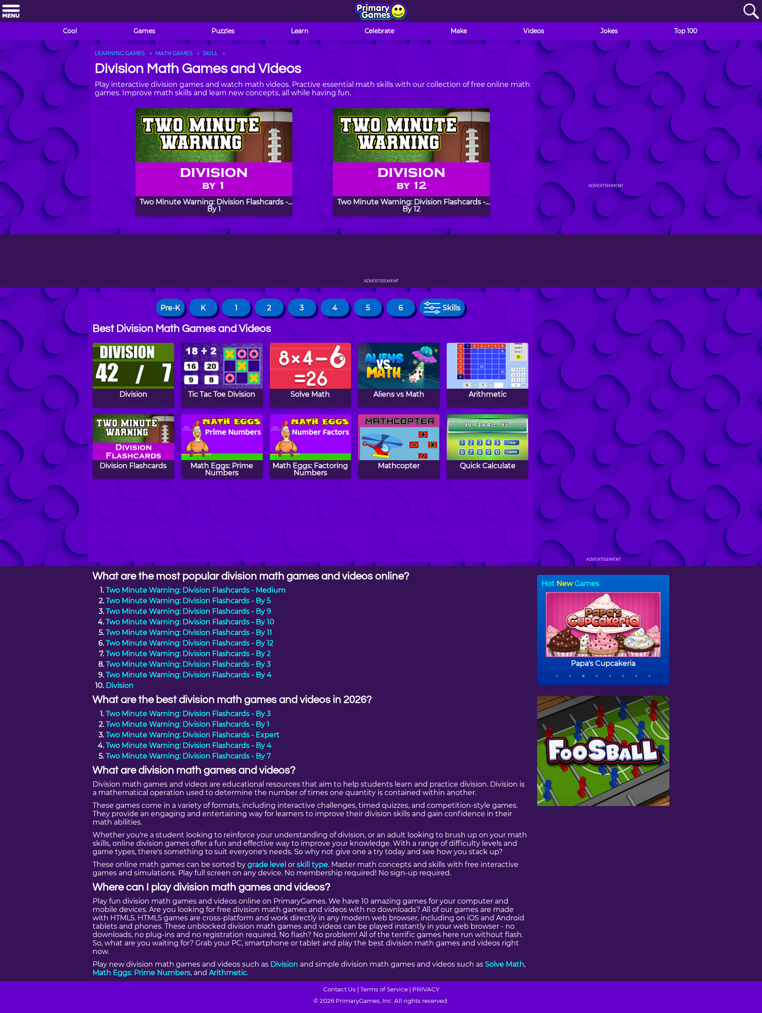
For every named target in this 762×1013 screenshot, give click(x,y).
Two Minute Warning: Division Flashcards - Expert (193, 735)
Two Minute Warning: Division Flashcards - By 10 (190, 622)
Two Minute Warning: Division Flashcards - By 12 (189, 643)
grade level (266, 864)
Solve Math (504, 964)
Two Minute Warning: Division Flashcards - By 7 (188, 756)
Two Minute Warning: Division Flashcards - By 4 (189, 675)
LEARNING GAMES (120, 53)
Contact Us (339, 989)
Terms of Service (384, 989)
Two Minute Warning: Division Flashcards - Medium (196, 590)
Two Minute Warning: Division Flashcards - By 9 (188, 611)
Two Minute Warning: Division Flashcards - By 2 (188, 653)
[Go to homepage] (381, 12)
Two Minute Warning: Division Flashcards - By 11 (189, 632)
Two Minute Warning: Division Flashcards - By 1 (187, 724)
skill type (312, 864)
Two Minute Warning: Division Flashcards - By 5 (188, 601)
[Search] (751, 12)
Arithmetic (228, 972)
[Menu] (11, 12)
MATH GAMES (173, 53)
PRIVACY (425, 989)
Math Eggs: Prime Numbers (141, 972)
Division (120, 685)
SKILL (210, 53)
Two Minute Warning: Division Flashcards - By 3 (188, 664)
